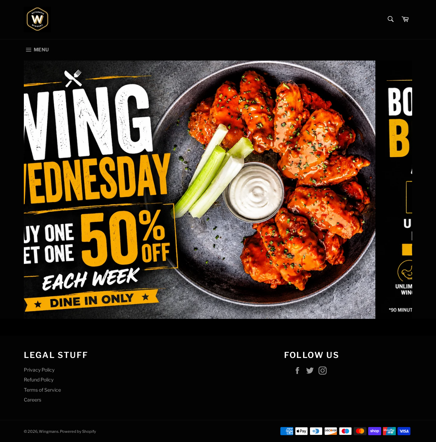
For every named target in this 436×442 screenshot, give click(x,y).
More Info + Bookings (144, 291)
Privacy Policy (39, 370)
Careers (32, 400)
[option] (218, 189)
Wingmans (49, 431)
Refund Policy (38, 379)
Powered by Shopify (78, 431)
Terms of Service (42, 390)
